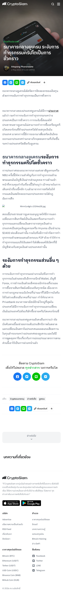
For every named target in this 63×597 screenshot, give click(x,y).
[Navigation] (59, 4)
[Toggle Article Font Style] (44, 82)
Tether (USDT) (9, 565)
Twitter (39, 560)
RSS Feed (6, 529)
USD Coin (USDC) (10, 570)
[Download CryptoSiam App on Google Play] (31, 503)
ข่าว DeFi (36, 543)
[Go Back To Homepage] (14, 4)
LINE (38, 565)
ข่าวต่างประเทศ (11, 42)
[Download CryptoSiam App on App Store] (11, 503)
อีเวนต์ (35, 524)
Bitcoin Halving (39, 538)
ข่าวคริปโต (31, 399)
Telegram (40, 570)
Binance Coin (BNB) (11, 575)
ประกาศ (53, 111)
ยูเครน (42, 399)
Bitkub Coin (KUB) (10, 580)
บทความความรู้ (38, 529)
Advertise (6, 519)
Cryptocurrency (17, 399)
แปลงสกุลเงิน (38, 534)
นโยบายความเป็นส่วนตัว (12, 524)
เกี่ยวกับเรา (7, 534)
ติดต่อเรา (6, 538)
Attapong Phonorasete (22, 67)
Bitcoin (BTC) (8, 556)
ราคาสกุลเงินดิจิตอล (41, 519)
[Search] (53, 4)
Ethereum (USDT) (10, 560)
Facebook (40, 556)
